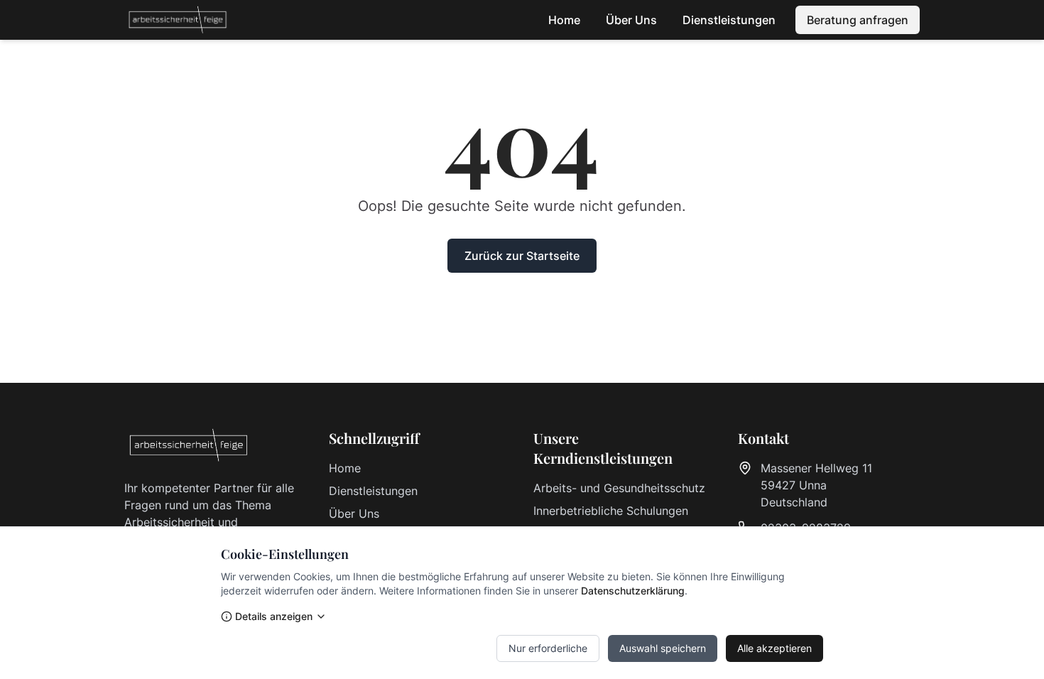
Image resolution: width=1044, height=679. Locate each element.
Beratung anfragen (857, 20)
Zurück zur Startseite (522, 256)
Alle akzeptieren (774, 648)
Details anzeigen (273, 616)
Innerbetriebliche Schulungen (610, 511)
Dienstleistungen (729, 20)
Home (564, 20)
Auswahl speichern (662, 648)
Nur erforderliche (548, 648)
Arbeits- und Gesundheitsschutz (619, 488)
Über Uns (631, 20)
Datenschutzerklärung (633, 591)
